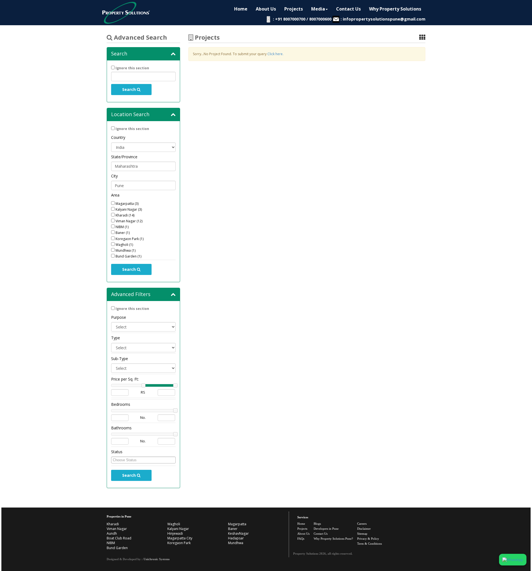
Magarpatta (237, 524)
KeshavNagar (238, 533)
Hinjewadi (175, 533)
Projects (293, 9)
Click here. (275, 54)
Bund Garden (117, 547)
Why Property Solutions (395, 9)
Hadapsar (236, 538)
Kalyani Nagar (178, 528)
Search (129, 89)
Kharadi (113, 524)
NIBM (111, 543)
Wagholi (173, 524)
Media (318, 9)
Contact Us (348, 9)
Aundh (112, 533)
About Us (266, 9)
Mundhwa (235, 543)
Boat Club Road (119, 538)
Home (240, 9)
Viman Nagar (117, 528)
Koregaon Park (179, 543)
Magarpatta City (179, 538)
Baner (232, 528)
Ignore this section (132, 68)
